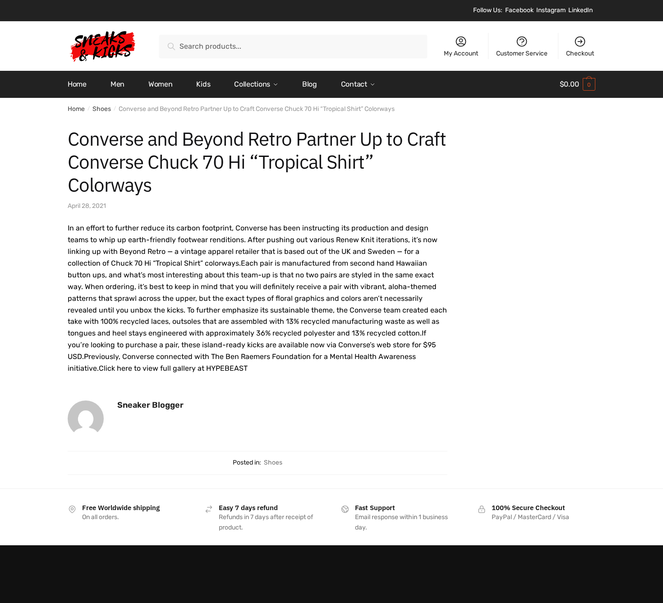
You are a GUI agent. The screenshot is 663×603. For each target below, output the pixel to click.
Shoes (101, 109)
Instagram (551, 10)
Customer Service (522, 53)
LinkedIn (580, 10)
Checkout (580, 53)
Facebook (519, 10)
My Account (461, 53)
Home (76, 109)
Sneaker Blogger (150, 405)
